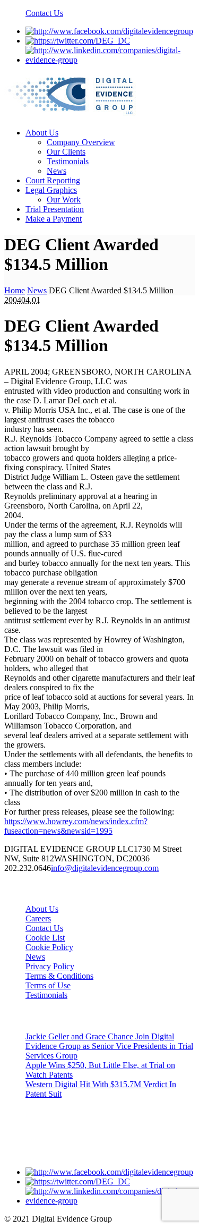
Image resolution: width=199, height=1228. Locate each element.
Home (14, 290)
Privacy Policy (49, 966)
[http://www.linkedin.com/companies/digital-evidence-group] (110, 59)
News (37, 290)
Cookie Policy (49, 947)
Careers (38, 918)
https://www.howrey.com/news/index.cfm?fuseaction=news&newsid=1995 (76, 826)
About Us (41, 908)
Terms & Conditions (59, 975)
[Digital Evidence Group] (70, 114)
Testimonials (46, 995)
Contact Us (44, 13)
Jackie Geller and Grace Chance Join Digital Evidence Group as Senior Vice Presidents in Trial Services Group (109, 1046)
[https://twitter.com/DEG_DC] (77, 40)
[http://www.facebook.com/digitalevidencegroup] (109, 31)
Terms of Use (48, 985)
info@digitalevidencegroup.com (105, 868)
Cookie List (45, 937)
